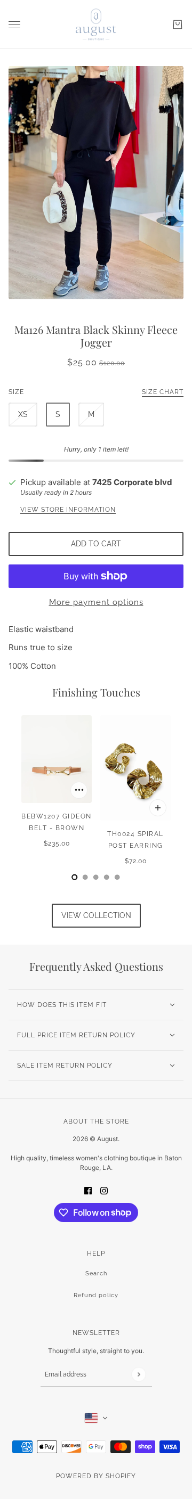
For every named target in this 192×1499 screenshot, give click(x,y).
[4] (117, 877)
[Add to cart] (78, 790)
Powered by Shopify (96, 1476)
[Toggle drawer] (14, 24)
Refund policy (96, 1295)
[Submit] (138, 1374)
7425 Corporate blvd (132, 482)
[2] (96, 877)
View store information (68, 509)
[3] (106, 877)
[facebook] (88, 1190)
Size (96, 392)
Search (96, 1273)
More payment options (96, 602)
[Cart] (177, 24)
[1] (85, 877)
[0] (74, 877)
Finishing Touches (96, 692)
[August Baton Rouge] (96, 24)
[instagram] (104, 1190)
